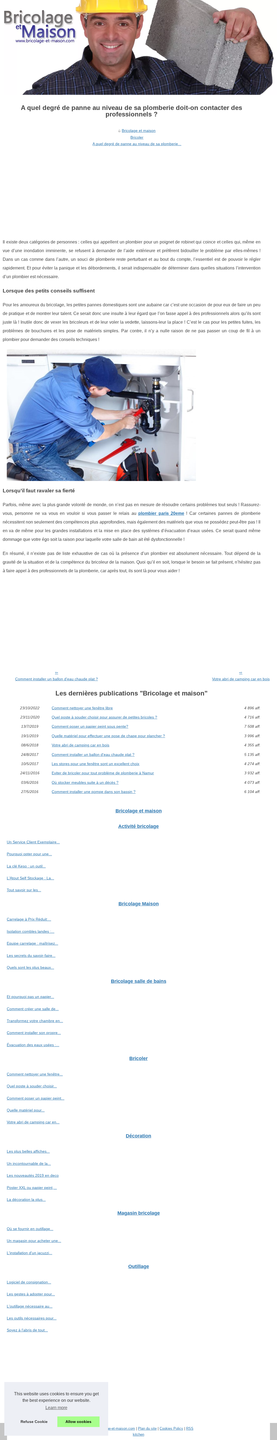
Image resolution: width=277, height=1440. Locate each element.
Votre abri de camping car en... (33, 1122)
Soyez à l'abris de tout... (27, 1330)
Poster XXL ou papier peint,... (32, 1187)
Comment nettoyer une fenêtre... (35, 1074)
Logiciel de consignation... (29, 1282)
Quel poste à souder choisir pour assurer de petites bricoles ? (104, 717)
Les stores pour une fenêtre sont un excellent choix (95, 764)
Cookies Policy (171, 1428)
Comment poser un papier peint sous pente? (90, 726)
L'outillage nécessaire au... (29, 1306)
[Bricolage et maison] (138, 47)
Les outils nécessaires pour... (32, 1318)
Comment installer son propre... (34, 1033)
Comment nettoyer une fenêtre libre (82, 708)
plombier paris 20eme (161, 513)
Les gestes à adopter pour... (31, 1294)
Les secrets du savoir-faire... (31, 955)
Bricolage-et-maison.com (115, 1428)
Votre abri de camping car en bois (241, 679)
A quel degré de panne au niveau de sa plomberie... (137, 144)
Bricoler (136, 137)
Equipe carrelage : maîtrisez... (32, 943)
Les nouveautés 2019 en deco (33, 1175)
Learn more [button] (56, 1407)
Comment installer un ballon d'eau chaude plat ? (56, 679)
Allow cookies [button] (78, 1421)
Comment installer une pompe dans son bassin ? (94, 792)
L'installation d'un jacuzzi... (29, 1253)
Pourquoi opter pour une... (29, 854)
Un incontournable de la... (29, 1163)
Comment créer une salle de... (33, 1009)
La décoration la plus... (26, 1199)
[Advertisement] (131, 189)
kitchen (138, 1434)
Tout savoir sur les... (24, 890)
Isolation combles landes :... (30, 931)
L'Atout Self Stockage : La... (30, 878)
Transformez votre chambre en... (35, 1021)
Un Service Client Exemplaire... (33, 842)
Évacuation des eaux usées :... (33, 1045)
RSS (189, 1428)
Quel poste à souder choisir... (32, 1086)
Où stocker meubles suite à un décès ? (85, 782)
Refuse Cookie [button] (34, 1421)
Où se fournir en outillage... (30, 1229)
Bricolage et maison (139, 130)
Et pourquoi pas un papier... (30, 996)
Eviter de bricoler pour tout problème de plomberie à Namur (103, 773)
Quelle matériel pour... (26, 1110)
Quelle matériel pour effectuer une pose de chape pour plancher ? (108, 736)
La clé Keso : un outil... (26, 866)
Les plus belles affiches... (28, 1151)
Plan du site (147, 1428)
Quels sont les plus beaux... (30, 967)
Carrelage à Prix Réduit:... (29, 919)
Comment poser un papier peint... (35, 1098)
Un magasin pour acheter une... (34, 1241)
